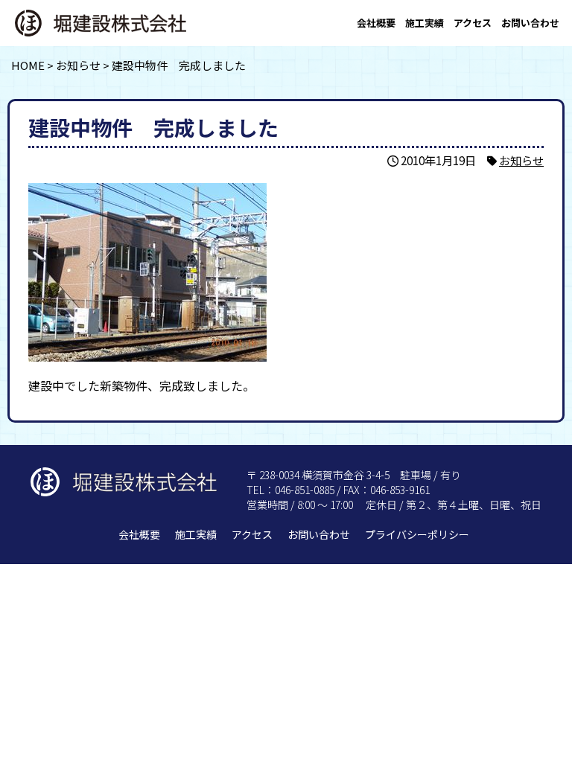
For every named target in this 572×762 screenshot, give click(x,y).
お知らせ (521, 160)
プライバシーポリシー (417, 534)
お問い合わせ (530, 23)
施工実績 (424, 23)
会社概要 (376, 23)
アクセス (473, 23)
